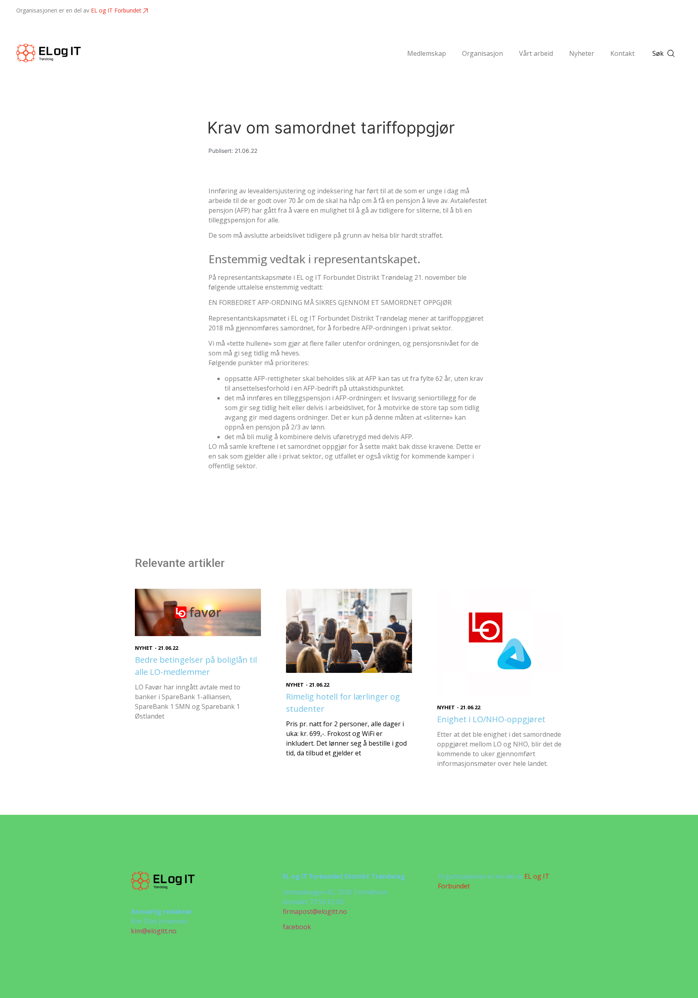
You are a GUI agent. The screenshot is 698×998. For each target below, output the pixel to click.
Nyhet (144, 647)
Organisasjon (482, 53)
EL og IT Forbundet (116, 10)
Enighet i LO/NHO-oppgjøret (491, 719)
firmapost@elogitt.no (315, 911)
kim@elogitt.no (154, 930)
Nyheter (581, 53)
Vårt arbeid (536, 53)
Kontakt (622, 53)
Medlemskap (426, 53)
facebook (297, 926)
